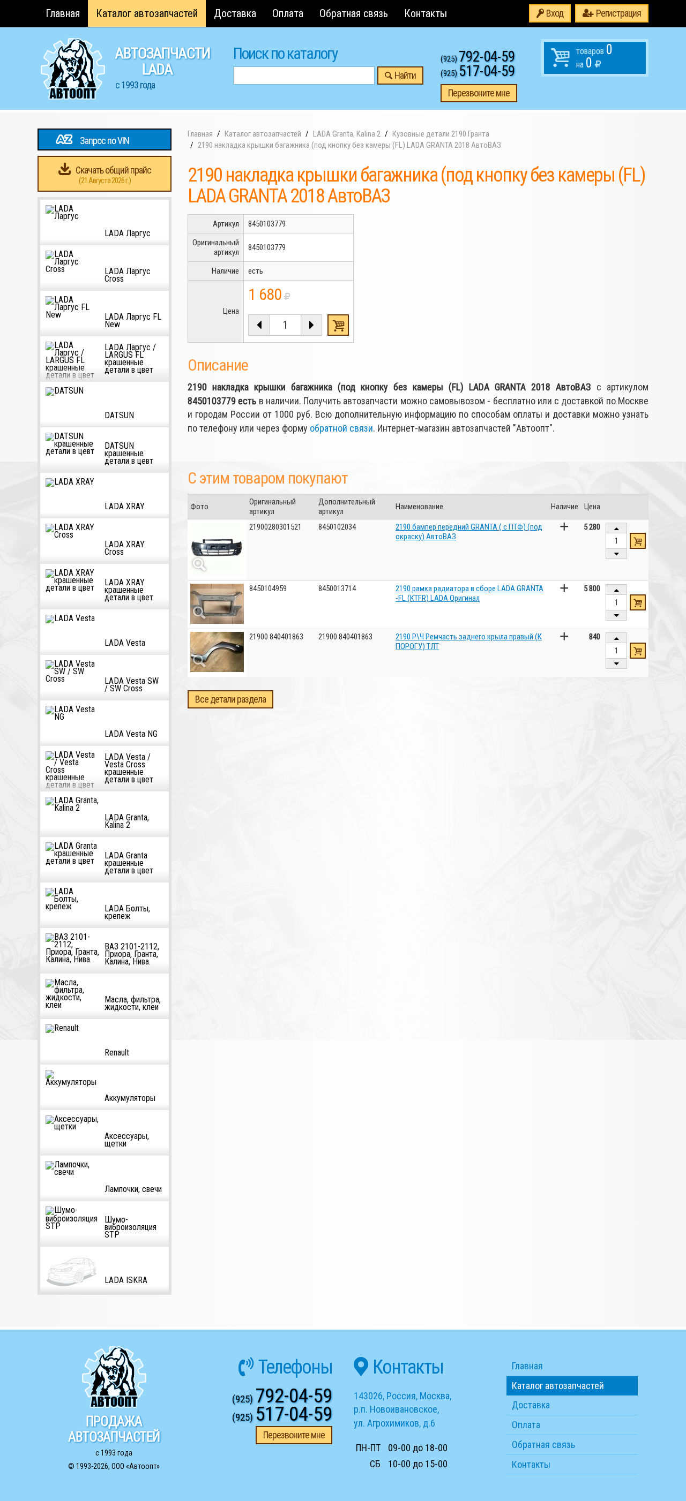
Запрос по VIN (104, 140)
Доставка (235, 13)
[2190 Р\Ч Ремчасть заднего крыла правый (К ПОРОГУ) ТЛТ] (217, 652)
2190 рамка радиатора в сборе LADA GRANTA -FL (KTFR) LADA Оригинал (469, 593)
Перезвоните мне (479, 93)
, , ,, (402, 1409)
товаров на (594, 56)
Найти (405, 75)
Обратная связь (353, 13)
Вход (554, 13)
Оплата (287, 13)
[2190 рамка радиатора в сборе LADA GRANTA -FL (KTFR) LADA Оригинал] (217, 604)
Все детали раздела (230, 699)
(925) (478, 59)
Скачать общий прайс (113, 174)
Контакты (425, 13)
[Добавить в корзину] (638, 541)
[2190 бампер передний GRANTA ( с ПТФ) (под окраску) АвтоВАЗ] (217, 549)
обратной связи (341, 428)
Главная (63, 13)
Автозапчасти (162, 67)
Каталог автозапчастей (147, 13)
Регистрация (618, 13)
